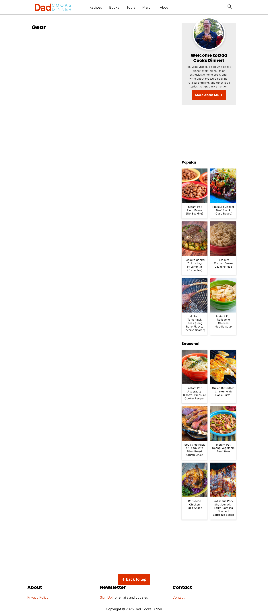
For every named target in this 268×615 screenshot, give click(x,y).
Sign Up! (106, 597)
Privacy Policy (37, 597)
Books (114, 7)
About (165, 7)
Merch (147, 7)
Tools (131, 7)
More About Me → (209, 95)
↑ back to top (134, 579)
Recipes (96, 7)
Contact (178, 597)
